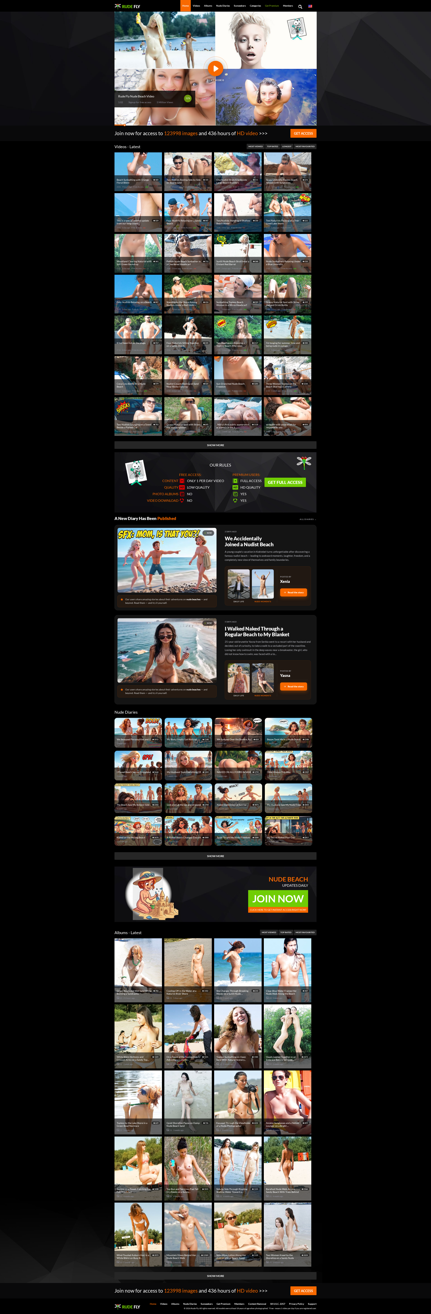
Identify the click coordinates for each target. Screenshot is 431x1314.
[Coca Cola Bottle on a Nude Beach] (138, 393)
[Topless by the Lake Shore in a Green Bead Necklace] (138, 1133)
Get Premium (272, 5)
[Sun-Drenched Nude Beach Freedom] (238, 393)
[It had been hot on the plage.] (138, 352)
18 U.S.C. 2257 (277, 1303)
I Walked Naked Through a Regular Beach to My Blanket (257, 631)
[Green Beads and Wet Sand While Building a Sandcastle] (138, 1000)
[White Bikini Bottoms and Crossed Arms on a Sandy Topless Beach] (138, 1067)
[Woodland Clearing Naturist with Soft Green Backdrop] (138, 271)
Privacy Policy (296, 1303)
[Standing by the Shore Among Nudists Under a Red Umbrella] (188, 312)
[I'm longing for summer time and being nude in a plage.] (288, 352)
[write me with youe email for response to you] (288, 434)
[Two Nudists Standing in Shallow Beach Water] (238, 230)
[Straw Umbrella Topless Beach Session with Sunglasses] (288, 189)
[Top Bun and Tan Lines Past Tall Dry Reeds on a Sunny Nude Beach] (188, 1199)
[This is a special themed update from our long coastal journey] (138, 230)
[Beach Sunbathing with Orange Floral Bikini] (138, 189)
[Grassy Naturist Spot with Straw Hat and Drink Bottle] (288, 312)
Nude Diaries (223, 5)
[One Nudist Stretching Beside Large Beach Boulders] (238, 189)
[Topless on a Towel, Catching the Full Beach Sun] (138, 1199)
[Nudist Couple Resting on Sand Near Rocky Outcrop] (188, 393)
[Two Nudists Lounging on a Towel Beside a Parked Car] (138, 434)
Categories (255, 5)
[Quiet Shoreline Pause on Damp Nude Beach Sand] (188, 1133)
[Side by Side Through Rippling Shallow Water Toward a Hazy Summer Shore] (238, 1199)
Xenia (285, 581)
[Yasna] (239, 678)
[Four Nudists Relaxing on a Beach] (138, 312)
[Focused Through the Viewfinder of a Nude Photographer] (238, 1133)
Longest (286, 146)
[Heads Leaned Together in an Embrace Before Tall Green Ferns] (288, 1067)
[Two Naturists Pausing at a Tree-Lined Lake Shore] (288, 230)
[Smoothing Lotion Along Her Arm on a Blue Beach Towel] (238, 1265)
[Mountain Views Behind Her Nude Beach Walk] (188, 1265)
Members (288, 5)
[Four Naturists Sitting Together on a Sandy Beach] (188, 352)
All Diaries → (308, 519)
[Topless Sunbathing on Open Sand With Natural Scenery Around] (238, 1067)
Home (185, 5)
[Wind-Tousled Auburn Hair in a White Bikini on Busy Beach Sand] (138, 1265)
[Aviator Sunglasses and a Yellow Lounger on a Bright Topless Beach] (288, 1133)
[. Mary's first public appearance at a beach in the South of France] (238, 434)
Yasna (285, 675)
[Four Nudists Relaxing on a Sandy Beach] (188, 230)
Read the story (296, 592)
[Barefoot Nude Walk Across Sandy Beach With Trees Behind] (288, 1199)
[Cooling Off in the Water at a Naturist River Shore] (188, 1000)
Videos (196, 5)
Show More (215, 445)
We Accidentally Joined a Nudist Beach (249, 541)
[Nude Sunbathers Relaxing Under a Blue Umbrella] (288, 271)
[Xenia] (239, 584)
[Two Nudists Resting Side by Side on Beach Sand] (188, 189)
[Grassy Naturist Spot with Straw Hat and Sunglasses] (188, 434)
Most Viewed (255, 146)
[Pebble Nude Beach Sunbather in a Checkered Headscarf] (188, 271)
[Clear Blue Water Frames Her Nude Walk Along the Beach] (288, 1000)
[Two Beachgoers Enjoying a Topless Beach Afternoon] (238, 352)
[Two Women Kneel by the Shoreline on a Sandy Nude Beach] (288, 1265)
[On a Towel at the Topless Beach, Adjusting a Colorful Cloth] (188, 1067)
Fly (131, 6)
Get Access (303, 133)
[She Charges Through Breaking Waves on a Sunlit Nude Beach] (238, 1000)
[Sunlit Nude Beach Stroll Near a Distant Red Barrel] (238, 271)
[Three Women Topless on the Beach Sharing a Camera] (288, 393)
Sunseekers (240, 5)
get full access (285, 482)
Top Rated (272, 146)
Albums (208, 5)
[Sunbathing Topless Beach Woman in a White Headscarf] (238, 312)
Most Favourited (305, 146)
